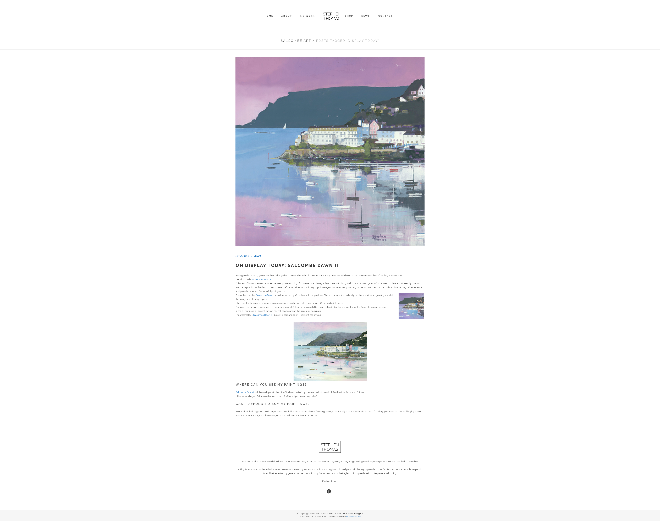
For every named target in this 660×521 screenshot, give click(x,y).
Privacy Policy (353, 516)
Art (259, 255)
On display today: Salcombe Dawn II (287, 265)
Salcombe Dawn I (265, 295)
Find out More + (330, 481)
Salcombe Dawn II (261, 279)
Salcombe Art (296, 40)
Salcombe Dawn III (262, 315)
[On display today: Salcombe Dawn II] (330, 151)
